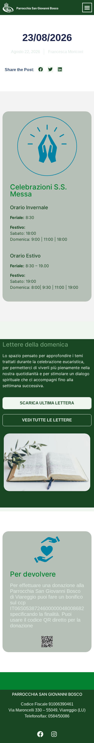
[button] (87, 8)
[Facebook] (40, 734)
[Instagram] (54, 734)
